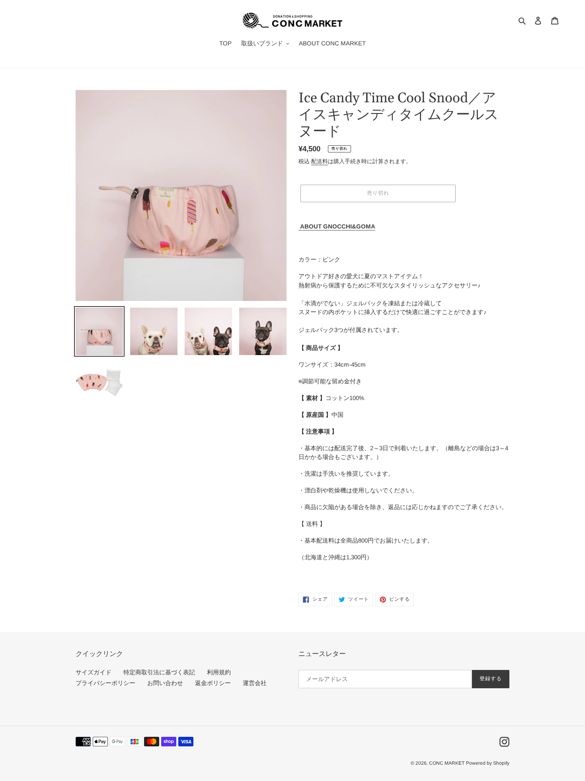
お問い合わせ (165, 682)
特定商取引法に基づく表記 (159, 672)
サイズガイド (93, 672)
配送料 (319, 161)
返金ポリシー (213, 682)
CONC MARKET (446, 763)
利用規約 (219, 672)
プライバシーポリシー (105, 682)
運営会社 (255, 682)
